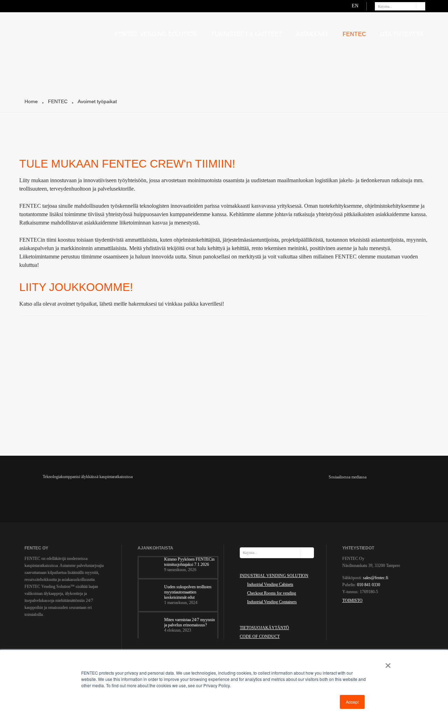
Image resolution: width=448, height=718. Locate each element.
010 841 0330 (368, 584)
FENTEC (354, 34)
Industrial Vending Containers (272, 601)
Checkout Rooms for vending (271, 593)
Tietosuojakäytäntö (264, 627)
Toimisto (352, 600)
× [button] (386, 663)
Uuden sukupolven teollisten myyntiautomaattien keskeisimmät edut (187, 592)
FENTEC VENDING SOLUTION (156, 34)
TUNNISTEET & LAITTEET (246, 34)
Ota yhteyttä (402, 34)
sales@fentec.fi (375, 577)
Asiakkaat (312, 34)
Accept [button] (352, 702)
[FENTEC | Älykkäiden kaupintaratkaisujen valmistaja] (64, 32)
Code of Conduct (260, 636)
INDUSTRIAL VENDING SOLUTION (274, 575)
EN (355, 5)
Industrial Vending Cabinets (270, 584)
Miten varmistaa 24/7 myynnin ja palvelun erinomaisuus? (189, 622)
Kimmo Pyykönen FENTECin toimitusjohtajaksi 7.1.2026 (189, 562)
